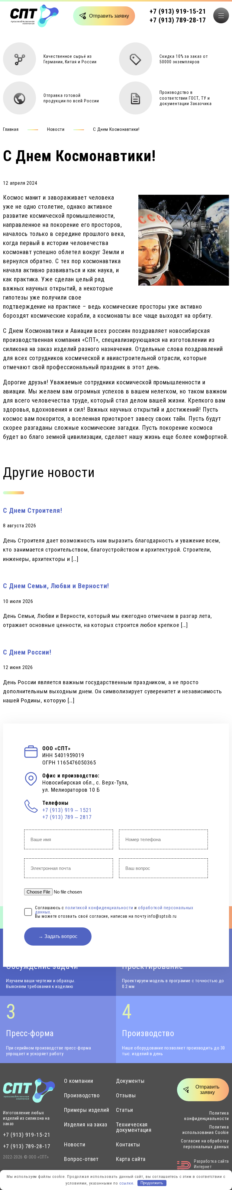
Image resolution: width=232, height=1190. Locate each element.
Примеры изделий (86, 1110)
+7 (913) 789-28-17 (178, 20)
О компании (78, 1081)
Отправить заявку (109, 15)
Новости (55, 129)
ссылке (126, 1183)
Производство (82, 1095)
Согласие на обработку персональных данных (205, 1144)
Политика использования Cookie (205, 1130)
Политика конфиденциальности (206, 1116)
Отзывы (126, 1095)
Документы (130, 1081)
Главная (10, 129)
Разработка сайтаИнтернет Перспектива (211, 1167)
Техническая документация (134, 1127)
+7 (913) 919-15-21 (178, 11)
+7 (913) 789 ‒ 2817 (67, 817)
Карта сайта (131, 1159)
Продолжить (151, 1183)
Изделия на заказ (86, 1124)
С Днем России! (27, 652)
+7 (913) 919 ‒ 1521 (67, 810)
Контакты (128, 1144)
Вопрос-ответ (81, 1159)
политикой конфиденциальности (99, 907)
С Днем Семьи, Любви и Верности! (56, 586)
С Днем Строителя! (32, 510)
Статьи (124, 1110)
